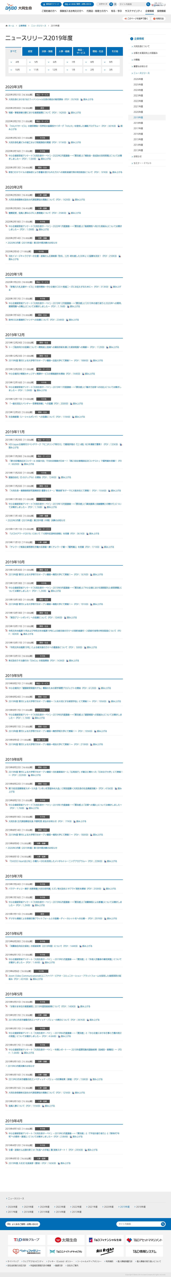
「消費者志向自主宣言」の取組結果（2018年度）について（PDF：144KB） (44, 946)
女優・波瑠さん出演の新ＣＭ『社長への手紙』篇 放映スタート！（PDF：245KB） (46, 1149)
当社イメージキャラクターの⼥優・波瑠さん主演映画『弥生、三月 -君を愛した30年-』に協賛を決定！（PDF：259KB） (63, 256)
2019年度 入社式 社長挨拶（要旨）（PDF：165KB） (33, 1163)
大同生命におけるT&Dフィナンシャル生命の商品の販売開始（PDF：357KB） (44, 99)
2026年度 (138, 79)
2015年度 (138, 139)
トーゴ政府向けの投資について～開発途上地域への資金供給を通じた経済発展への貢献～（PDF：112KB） (57, 347)
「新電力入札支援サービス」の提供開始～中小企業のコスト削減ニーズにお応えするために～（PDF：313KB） (59, 286)
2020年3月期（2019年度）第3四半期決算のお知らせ (32, 242)
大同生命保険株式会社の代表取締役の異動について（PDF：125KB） (40, 1092)
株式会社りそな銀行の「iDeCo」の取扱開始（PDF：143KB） (37, 660)
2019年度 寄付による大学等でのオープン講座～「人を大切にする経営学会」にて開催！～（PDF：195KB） (58, 701)
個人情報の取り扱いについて (149, 1261)
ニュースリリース (38, 25)
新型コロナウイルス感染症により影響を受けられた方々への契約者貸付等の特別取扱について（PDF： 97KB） (59, 172)
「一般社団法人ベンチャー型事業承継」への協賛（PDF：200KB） (39, 403)
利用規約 (109, 1261)
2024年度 (138, 90)
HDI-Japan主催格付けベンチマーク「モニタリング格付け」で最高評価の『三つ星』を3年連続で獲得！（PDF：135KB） (64, 444)
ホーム (11, 25)
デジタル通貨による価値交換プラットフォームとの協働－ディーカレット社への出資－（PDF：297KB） (56, 918)
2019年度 (138, 117)
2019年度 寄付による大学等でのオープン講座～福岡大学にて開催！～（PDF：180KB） (49, 834)
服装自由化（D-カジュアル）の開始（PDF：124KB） (33, 477)
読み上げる (88, 99)
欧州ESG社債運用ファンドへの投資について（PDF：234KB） (37, 319)
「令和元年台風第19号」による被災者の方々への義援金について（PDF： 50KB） (46, 647)
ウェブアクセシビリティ (33, 1261)
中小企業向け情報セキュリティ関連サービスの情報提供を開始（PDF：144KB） (45, 373)
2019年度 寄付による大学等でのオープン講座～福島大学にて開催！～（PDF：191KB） (49, 604)
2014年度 (138, 144)
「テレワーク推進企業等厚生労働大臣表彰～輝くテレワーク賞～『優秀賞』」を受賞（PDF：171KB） (55, 547)
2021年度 (138, 106)
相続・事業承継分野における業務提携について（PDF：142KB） (38, 112)
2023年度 (138, 95)
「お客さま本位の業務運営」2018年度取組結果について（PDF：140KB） (43, 1006)
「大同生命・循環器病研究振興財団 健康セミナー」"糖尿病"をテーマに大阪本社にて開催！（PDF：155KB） (58, 490)
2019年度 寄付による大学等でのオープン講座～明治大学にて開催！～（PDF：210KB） (49, 744)
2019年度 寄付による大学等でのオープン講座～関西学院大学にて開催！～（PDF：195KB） (51, 731)
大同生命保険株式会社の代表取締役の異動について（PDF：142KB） (40, 199)
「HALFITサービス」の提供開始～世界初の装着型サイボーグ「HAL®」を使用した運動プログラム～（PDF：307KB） (63, 126)
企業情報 (22, 25)
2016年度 (138, 133)
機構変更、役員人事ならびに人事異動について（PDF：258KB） (38, 213)
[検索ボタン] (148, 4)
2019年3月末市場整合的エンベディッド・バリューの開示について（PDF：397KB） (47, 1019)
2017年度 (138, 128)
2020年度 (138, 112)
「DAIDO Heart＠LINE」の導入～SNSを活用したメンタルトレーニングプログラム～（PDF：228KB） (56, 861)
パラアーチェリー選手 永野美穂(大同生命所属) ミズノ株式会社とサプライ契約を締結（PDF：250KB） (55, 888)
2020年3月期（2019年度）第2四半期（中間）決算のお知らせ (36, 520)
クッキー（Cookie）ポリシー (60, 1261)
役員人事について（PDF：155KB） (25, 1105)
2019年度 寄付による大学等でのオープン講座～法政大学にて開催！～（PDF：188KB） (49, 360)
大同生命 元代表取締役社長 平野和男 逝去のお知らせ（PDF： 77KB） (41, 821)
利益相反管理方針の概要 (40, 1265)
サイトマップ (13, 1261)
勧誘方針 (59, 1265)
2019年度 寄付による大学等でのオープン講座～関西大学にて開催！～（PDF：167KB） (49, 574)
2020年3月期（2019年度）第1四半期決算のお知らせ (32, 848)
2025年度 (138, 84)
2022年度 (138, 101)
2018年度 (138, 122)
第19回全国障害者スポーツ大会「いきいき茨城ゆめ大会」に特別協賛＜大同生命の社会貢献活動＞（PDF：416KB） (61, 788)
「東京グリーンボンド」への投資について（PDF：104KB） (36, 617)
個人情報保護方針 (125, 1261)
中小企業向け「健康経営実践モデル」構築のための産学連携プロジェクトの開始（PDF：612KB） (53, 688)
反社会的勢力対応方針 (16, 1265)
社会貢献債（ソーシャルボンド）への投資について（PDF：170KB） (40, 416)
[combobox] (132, 4)
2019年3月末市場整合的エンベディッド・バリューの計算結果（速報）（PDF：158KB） (49, 1079)
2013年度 (138, 150)
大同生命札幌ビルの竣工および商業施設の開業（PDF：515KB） (38, 142)
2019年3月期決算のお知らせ (21, 1066)
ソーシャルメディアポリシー (89, 1261)
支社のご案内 (72, 1265)
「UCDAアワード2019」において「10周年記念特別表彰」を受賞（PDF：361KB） (47, 533)
